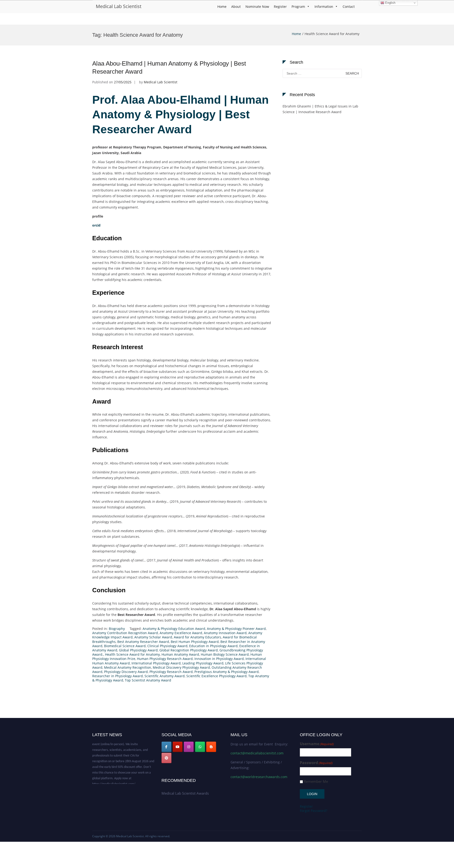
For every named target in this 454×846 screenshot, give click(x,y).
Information (323, 6)
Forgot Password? (313, 810)
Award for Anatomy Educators (197, 637)
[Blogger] (211, 747)
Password (316, 762)
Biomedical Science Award (125, 646)
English (389, 2)
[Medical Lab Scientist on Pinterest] (166, 758)
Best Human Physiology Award (195, 641)
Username (317, 743)
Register (280, 6)
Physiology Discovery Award (126, 671)
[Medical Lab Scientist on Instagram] (189, 747)
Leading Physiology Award (202, 663)
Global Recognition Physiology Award (188, 650)
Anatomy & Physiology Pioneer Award (236, 628)
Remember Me (316, 781)
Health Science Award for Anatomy (132, 654)
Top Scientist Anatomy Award (148, 680)
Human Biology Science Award (225, 654)
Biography (117, 628)
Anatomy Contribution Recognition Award (125, 633)
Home (222, 6)
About (236, 6)
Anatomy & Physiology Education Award (174, 628)
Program (298, 6)
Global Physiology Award (138, 650)
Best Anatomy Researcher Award (143, 641)
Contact (349, 6)
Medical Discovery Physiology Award (181, 667)
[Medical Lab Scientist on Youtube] (178, 747)
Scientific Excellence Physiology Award (216, 676)
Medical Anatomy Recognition (127, 667)
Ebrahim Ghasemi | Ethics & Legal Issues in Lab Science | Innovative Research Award (320, 109)
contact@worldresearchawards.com (259, 777)
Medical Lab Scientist (118, 6)
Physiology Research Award (171, 671)
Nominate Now (257, 6)
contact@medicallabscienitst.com (257, 753)
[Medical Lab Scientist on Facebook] (166, 747)
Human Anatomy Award (180, 654)
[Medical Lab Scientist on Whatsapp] (200, 747)
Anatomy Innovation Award (225, 633)
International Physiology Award (156, 663)
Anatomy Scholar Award (153, 637)
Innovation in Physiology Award (219, 658)
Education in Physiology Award (213, 646)
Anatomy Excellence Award (181, 633)
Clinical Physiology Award (167, 646)
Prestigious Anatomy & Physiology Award (226, 671)
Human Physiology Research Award (165, 658)
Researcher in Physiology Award (117, 676)
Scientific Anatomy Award (164, 676)
